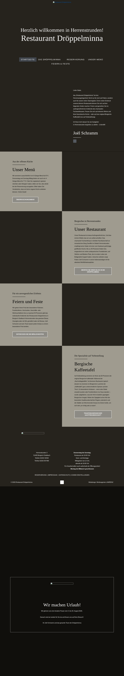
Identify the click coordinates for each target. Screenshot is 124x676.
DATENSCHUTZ (64, 475)
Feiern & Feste (60, 64)
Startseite (28, 59)
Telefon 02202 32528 (42, 458)
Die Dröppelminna (49, 59)
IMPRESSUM (52, 475)
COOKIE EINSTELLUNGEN (80, 475)
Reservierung (76, 59)
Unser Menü (95, 59)
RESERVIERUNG (41, 475)
